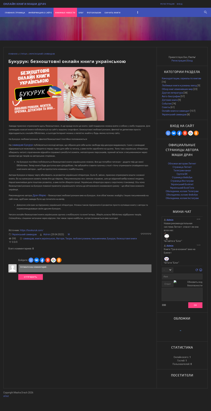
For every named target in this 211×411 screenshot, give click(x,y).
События (166, 103)
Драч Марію (39, 195)
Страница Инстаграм (182, 181)
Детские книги (170, 100)
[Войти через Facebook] (42, 260)
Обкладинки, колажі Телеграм (182, 191)
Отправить (30, 277)
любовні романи (81, 238)
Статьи (23, 54)
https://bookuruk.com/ (31, 230)
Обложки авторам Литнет (182, 163)
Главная (12, 54)
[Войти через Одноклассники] (59, 260)
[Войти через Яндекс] (47, 260)
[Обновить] (196, 270)
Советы (166, 107)
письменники (98, 238)
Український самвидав (42, 54)
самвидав (28, 238)
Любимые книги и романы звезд (179, 85)
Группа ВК (182, 174)
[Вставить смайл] (200, 270)
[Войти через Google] (53, 260)
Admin (46, 234)
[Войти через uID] (31, 260)
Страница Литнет (182, 167)
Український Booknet (182, 184)
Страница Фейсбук (182, 177)
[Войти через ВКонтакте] (36, 260)
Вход (179, 4)
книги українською (45, 238)
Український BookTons (182, 187)
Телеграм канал (182, 170)
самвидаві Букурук (22, 144)
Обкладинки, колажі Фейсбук (182, 194)
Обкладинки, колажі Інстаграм (182, 198)
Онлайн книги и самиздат (176, 111)
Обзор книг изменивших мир (177, 89)
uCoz (6, 396)
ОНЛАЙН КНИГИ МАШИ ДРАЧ (24, 4)
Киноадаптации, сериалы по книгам (181, 78)
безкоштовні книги (127, 238)
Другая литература (172, 92)
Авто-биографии (171, 96)
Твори (68, 238)
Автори (60, 238)
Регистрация (167, 4)
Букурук (111, 238)
